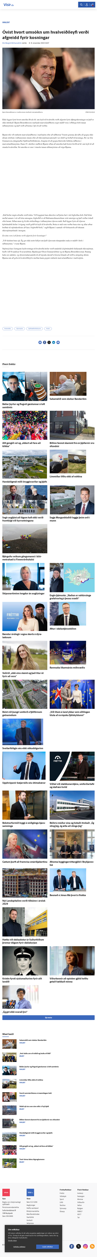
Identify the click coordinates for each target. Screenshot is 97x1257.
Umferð (29, 1220)
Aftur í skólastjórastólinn (63, 629)
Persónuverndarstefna (10, 1207)
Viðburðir (80, 1202)
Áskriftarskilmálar (33, 1214)
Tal (78, 1218)
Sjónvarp (63, 1208)
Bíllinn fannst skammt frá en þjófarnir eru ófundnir (39, 1120)
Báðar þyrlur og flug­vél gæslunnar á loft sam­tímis (39, 1067)
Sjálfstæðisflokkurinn (34, 328)
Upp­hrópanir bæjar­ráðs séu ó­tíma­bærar (24, 783)
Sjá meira (48, 1018)
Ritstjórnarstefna (33, 1211)
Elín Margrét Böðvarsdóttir (12, 43)
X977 (79, 1214)
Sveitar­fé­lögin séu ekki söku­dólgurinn (22, 748)
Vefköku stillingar (19, 1247)
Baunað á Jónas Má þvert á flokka (68, 895)
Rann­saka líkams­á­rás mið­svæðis (67, 668)
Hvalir (48, 328)
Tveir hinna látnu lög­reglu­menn (31, 1159)
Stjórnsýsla (19, 328)
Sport (62, 1199)
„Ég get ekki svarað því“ (14, 1012)
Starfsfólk (30, 1217)
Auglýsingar (31, 1205)
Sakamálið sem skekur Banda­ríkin (68, 399)
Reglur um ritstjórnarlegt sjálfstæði (11, 1203)
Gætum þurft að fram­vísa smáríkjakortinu (24, 862)
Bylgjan (80, 1208)
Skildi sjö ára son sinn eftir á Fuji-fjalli (34, 1107)
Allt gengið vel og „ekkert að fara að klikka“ (36, 1146)
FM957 (79, 1212)
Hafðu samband (32, 1208)
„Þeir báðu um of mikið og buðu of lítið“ (35, 1054)
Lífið (61, 1202)
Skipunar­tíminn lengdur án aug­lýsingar (23, 594)
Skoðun (62, 1205)
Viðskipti (63, 1196)
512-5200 (33, 1202)
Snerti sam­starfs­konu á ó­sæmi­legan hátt (35, 1093)
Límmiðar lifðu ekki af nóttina (66, 477)
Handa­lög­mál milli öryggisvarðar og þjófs (24, 482)
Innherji (80, 1193)
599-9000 (9, 1216)
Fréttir (62, 1193)
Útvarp (62, 1212)
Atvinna (80, 1199)
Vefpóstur (30, 1223)
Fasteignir (80, 1196)
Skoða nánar (12, 1241)
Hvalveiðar (7, 328)
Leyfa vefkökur (47, 1247)
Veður (79, 1205)
